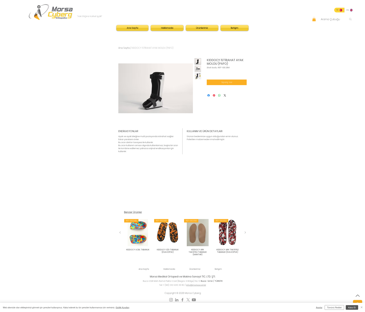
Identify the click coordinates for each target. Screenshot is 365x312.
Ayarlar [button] (319, 307)
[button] (314, 19)
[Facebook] (182, 299)
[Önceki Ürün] (120, 232)
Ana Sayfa (124, 48)
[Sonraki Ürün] (245, 232)
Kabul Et (352, 307)
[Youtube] (193, 299)
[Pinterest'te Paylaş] (214, 95)
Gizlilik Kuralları (122, 307)
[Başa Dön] (358, 295)
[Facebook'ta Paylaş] (208, 95)
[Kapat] (361, 307)
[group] (182, 238)
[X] (188, 299)
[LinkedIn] (176, 299)
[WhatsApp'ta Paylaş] (219, 95)
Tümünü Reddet (334, 307)
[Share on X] (225, 95)
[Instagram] (171, 299)
